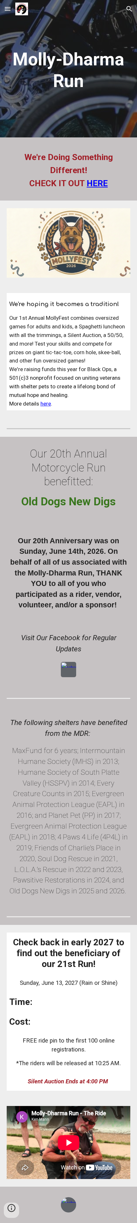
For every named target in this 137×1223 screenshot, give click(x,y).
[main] (69, 70)
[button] (7, 9)
